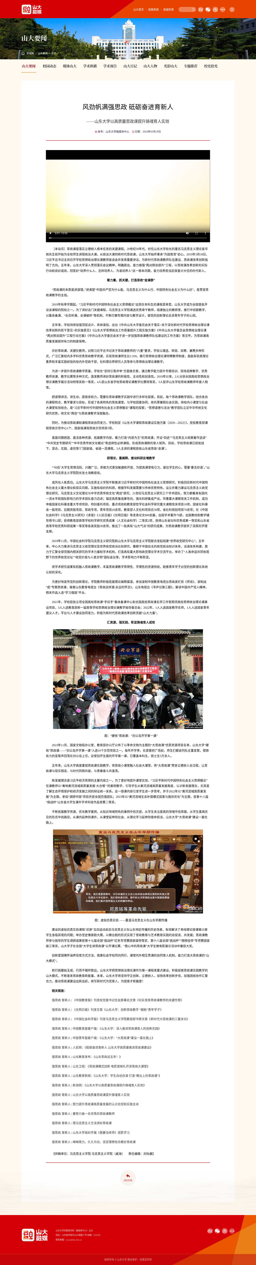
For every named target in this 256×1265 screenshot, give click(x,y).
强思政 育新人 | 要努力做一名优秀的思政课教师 (83, 1113)
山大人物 (150, 65)
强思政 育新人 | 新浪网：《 (69, 1085)
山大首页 (138, 9)
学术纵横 (90, 65)
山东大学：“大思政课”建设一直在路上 (126, 1038)
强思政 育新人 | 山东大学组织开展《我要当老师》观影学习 (91, 1132)
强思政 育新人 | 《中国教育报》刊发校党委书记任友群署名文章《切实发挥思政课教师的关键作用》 (118, 1000)
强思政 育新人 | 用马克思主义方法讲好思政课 (82, 1123)
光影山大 (170, 65)
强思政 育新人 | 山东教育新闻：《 (73, 1075)
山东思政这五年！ (107, 1056)
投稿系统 (153, 9)
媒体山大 (69, 65)
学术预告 (110, 65)
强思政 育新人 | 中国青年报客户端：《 (76, 1038)
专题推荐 (190, 65)
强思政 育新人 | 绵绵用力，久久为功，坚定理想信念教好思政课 (94, 1142)
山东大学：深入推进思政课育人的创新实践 (129, 1028)
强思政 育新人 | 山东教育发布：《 (73, 1056)
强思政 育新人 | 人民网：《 (69, 1047)
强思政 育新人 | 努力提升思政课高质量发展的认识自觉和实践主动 (95, 1104)
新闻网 (30, 53)
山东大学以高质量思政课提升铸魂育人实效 (114, 1085)
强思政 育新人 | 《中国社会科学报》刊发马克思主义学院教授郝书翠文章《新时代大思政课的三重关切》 (121, 1019)
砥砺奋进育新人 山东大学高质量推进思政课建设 (118, 1047)
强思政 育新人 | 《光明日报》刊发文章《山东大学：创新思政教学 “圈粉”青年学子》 (107, 1009)
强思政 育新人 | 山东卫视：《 (70, 1066)
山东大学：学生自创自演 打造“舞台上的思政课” (127, 1075)
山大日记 (130, 65)
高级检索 (168, 9)
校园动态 (49, 65)
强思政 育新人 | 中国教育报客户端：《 (76, 1028)
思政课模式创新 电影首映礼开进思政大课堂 (118, 1066)
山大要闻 (43, 53)
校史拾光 (211, 65)
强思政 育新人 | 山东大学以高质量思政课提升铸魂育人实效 (91, 1094)
